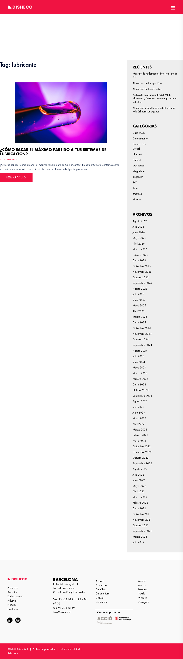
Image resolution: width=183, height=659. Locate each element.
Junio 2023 (139, 412)
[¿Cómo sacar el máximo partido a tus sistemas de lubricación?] (61, 112)
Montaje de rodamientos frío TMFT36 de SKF (155, 75)
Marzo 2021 (140, 536)
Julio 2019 (138, 542)
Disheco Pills (139, 144)
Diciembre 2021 (142, 514)
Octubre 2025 (141, 277)
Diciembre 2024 (142, 328)
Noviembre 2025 (142, 272)
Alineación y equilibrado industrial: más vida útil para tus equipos (154, 110)
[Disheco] (20, 6)
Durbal (136, 148)
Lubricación (139, 165)
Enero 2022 (139, 508)
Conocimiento (140, 138)
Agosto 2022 (140, 469)
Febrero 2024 (140, 379)
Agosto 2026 (140, 221)
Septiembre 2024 (142, 345)
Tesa (135, 188)
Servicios (12, 592)
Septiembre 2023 (142, 396)
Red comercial (15, 596)
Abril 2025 (139, 311)
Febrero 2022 (140, 502)
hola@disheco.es (62, 612)
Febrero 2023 (140, 435)
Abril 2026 (139, 243)
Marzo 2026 (140, 249)
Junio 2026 (139, 232)
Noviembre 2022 (142, 452)
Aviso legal (13, 653)
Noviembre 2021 (142, 519)
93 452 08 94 (67, 599)
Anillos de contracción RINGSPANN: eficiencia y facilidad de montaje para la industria (155, 98)
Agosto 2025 (140, 288)
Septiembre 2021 (142, 531)
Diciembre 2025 (142, 266)
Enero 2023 (139, 441)
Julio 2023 (138, 407)
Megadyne (139, 171)
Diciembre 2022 (142, 446)
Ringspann (138, 177)
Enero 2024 (139, 384)
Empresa (137, 194)
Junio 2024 (139, 362)
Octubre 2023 (141, 390)
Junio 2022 (139, 480)
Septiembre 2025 (142, 283)
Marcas (137, 199)
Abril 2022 (139, 491)
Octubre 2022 (141, 457)
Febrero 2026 (140, 255)
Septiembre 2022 (142, 463)
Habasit (137, 160)
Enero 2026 (139, 260)
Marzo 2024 (140, 373)
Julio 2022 (138, 474)
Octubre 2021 (141, 525)
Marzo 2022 (140, 497)
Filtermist (137, 154)
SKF (135, 182)
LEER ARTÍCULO (16, 177)
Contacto (13, 609)
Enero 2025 (139, 322)
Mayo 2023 (139, 418)
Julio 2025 (138, 294)
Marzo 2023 (140, 429)
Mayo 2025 (139, 305)
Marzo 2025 (140, 317)
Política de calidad (70, 649)
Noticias (12, 605)
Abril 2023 (139, 424)
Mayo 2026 (139, 238)
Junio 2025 (139, 300)
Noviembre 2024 (142, 334)
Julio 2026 (138, 226)
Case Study (139, 133)
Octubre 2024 (141, 339)
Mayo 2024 (139, 367)
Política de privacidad (44, 649)
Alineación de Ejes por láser (148, 83)
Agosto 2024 (140, 351)
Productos (13, 588)
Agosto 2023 (140, 401)
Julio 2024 (138, 356)
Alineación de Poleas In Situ (147, 89)
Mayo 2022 (139, 486)
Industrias (12, 600)
